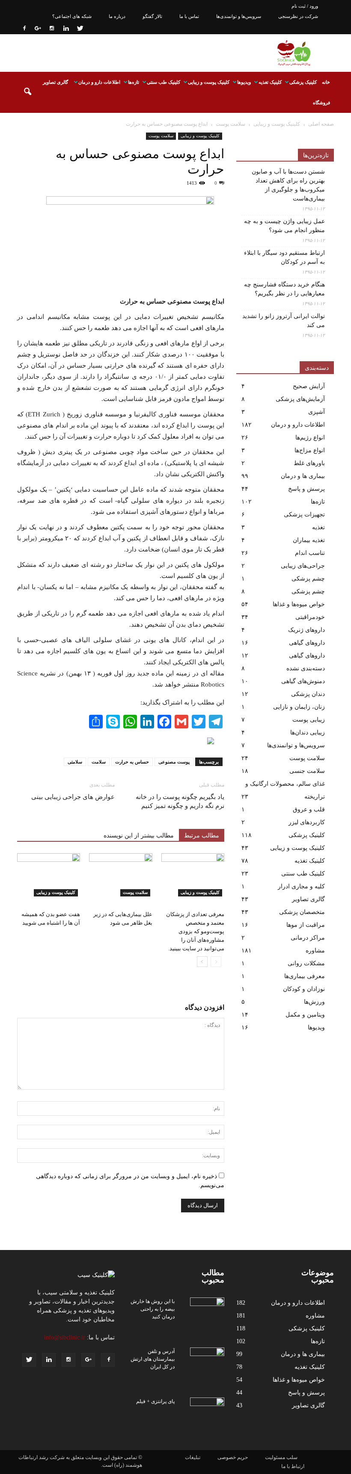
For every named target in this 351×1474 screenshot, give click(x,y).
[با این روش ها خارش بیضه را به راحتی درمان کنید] (207, 1309)
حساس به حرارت (132, 761)
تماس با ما (189, 16)
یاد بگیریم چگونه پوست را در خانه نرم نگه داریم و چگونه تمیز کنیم (180, 801)
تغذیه (318, 527)
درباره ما (117, 16)
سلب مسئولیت (281, 1457)
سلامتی (75, 761)
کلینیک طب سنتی (163, 82)
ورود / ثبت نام (305, 6)
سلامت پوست (161, 135)
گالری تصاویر (55, 82)
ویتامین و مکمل (305, 1014)
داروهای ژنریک (306, 630)
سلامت (99, 761)
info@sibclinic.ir (64, 1337)
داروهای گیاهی (307, 643)
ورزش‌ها (314, 1002)
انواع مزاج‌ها (309, 450)
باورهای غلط (309, 463)
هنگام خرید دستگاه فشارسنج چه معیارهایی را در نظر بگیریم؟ (284, 289)
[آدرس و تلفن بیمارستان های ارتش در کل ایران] (207, 1359)
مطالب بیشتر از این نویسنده (139, 835)
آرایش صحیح (309, 386)
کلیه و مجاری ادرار (301, 886)
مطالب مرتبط (201, 835)
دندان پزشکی (308, 694)
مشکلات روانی (306, 963)
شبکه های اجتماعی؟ (72, 16)
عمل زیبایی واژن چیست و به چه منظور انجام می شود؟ (284, 225)
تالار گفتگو (152, 16)
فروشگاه (321, 102)
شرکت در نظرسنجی (298, 16)
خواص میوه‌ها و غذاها (299, 604)
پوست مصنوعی (174, 761)
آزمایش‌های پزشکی (300, 399)
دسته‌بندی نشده (305, 668)
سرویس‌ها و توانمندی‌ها (238, 16)
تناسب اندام (310, 553)
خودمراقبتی (310, 617)
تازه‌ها (133, 82)
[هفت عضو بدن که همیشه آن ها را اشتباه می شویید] (48, 874)
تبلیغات (192, 1457)
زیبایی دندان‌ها (307, 732)
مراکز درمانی (308, 938)
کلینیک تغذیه (270, 82)
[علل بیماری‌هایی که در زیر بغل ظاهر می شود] (120, 874)
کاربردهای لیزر (307, 822)
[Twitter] (80, 28)
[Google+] (37, 28)
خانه (326, 82)
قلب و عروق (309, 809)
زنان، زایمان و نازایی (299, 707)
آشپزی (316, 412)
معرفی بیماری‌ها (304, 976)
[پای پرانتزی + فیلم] (207, 1409)
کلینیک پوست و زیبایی (208, 82)
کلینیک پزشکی (303, 82)
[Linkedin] (65, 28)
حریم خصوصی (232, 1457)
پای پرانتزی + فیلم (155, 1401)
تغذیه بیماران (309, 540)
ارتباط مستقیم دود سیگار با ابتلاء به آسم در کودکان (284, 257)
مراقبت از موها (305, 925)
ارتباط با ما (292, 1466)
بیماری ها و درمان (303, 476)
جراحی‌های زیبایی (303, 566)
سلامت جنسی (307, 771)
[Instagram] (51, 28)
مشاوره (315, 950)
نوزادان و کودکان (304, 989)
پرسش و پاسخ (306, 489)
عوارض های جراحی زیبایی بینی (73, 796)
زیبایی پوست (308, 719)
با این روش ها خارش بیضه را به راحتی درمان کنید (153, 1309)
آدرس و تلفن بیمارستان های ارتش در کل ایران (153, 1359)
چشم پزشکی (308, 578)
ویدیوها (244, 82)
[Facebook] (23, 28)
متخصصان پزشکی (302, 912)
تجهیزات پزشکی (304, 514)
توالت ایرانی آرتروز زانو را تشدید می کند (283, 320)
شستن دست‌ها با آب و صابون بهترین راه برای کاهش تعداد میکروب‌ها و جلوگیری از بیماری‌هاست (288, 185)
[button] (27, 92)
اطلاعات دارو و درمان (99, 82)
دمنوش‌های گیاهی (303, 681)
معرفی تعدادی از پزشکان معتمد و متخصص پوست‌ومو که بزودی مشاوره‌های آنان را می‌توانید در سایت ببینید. (195, 931)
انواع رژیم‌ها (310, 437)
